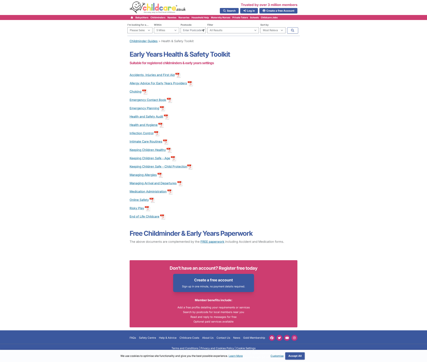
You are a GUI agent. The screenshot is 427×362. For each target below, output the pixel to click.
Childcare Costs (189, 337)
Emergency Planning (144, 108)
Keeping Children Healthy (148, 150)
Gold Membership (254, 337)
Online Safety (139, 200)
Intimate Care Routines (146, 141)
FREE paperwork (212, 241)
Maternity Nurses (220, 17)
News (236, 337)
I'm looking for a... (138, 24)
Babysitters (141, 17)
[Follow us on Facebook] (272, 338)
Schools (254, 17)
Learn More (236, 356)
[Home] (132, 17)
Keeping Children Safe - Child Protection (158, 166)
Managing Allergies (143, 175)
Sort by (264, 24)
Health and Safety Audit (146, 116)
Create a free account (213, 280)
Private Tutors (240, 17)
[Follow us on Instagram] (294, 338)
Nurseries (183, 17)
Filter (210, 24)
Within (158, 24)
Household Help (200, 17)
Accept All (295, 356)
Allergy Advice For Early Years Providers (158, 83)
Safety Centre (147, 337)
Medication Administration (148, 191)
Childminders (157, 17)
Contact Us (223, 337)
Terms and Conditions (184, 348)
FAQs (133, 337)
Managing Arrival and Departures (153, 183)
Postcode (186, 24)
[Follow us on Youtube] (287, 338)
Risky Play (137, 208)
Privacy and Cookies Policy (217, 348)
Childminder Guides (144, 41)
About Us (208, 337)
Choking (135, 91)
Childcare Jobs (269, 17)
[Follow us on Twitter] (279, 338)
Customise (277, 356)
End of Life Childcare (144, 216)
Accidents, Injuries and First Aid (152, 75)
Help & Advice (167, 337)
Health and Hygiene (144, 125)
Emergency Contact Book (148, 100)
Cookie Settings (246, 348)
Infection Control (141, 133)
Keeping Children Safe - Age (150, 158)
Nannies (171, 17)
